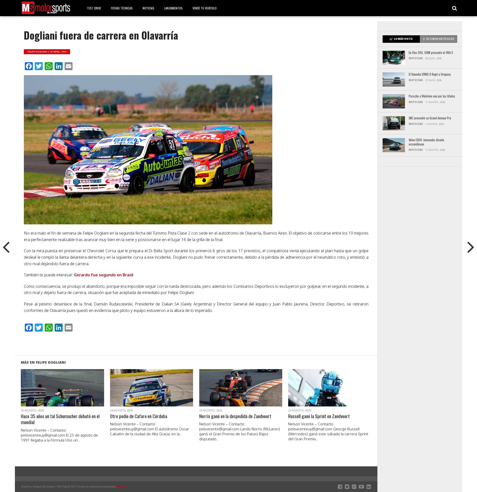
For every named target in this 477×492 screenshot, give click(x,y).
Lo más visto (403, 39)
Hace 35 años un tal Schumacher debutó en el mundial (60, 419)
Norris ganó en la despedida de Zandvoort (235, 416)
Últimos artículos (440, 39)
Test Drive (94, 8)
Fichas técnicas (122, 8)
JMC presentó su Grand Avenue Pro (430, 118)
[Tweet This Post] (62, 393)
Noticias (148, 8)
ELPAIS (122, 486)
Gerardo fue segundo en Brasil (103, 275)
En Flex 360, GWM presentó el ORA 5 (431, 53)
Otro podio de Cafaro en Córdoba (138, 416)
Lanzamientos (173, 8)
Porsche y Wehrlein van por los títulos (432, 96)
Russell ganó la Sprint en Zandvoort (319, 416)
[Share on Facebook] (52, 393)
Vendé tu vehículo (205, 8)
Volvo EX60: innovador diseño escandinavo (426, 142)
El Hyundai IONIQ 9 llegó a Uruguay (430, 74)
